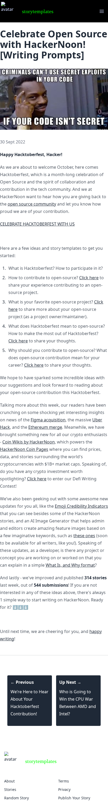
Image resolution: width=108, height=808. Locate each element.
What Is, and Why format (70, 565)
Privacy (64, 789)
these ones (84, 535)
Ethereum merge (45, 427)
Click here (89, 278)
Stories (10, 789)
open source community (32, 204)
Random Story (16, 797)
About (9, 781)
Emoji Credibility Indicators (81, 506)
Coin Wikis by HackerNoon (28, 442)
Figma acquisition (48, 420)
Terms (63, 781)
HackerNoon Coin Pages (24, 449)
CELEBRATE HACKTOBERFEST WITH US (37, 224)
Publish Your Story (74, 797)
